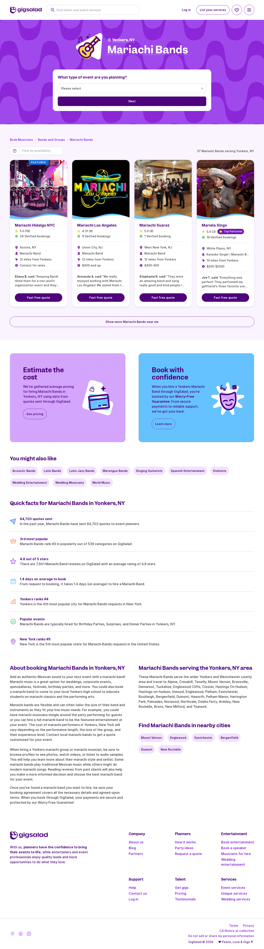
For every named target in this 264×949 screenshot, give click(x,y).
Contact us (138, 893)
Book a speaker (233, 848)
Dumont (146, 749)
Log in (186, 10)
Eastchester (203, 737)
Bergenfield (229, 737)
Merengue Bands (115, 471)
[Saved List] (237, 10)
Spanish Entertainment (188, 471)
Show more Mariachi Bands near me (132, 321)
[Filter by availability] (40, 150)
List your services (213, 10)
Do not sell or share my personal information (221, 936)
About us (136, 842)
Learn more (163, 424)
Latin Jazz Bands (81, 471)
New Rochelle (171, 749)
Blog (132, 848)
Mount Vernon (151, 737)
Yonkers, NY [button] (123, 40)
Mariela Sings (214, 225)
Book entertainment (237, 842)
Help (132, 888)
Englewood (178, 737)
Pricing (180, 893)
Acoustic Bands (23, 471)
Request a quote (188, 854)
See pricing (34, 414)
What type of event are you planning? (92, 77)
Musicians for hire (236, 854)
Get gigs (182, 888)
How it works (185, 842)
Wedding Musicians (69, 482)
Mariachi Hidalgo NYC (35, 225)
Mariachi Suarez (154, 225)
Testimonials (185, 899)
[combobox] (95, 10)
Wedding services (235, 899)
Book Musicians (21, 139)
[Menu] (249, 10)
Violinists (219, 471)
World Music (101, 482)
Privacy (248, 925)
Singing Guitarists (149, 471)
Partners (136, 854)
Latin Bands (52, 471)
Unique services (234, 893)
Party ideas (184, 848)
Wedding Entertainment (29, 482)
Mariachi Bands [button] (147, 49)
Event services (233, 888)
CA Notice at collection (236, 930)
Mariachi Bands (81, 139)
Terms (233, 925)
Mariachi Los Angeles (97, 225)
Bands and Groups (51, 139)
